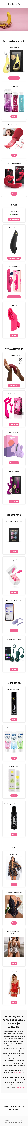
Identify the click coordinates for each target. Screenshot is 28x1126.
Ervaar (14, 116)
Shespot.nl (17, 1072)
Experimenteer (14, 78)
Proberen (14, 551)
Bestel (14, 834)
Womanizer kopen (14, 258)
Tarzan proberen (14, 297)
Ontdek (14, 795)
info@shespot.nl (19, 1122)
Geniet (14, 194)
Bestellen (14, 335)
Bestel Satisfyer (14, 219)
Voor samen (14, 424)
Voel (14, 155)
